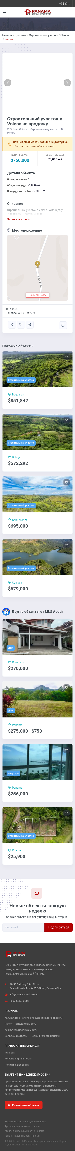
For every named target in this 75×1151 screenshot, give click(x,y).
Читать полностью (18, 219)
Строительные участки (43, 35)
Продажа (21, 35)
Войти (66, 3)
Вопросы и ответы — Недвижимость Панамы (32, 1035)
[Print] (30, 325)
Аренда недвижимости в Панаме (23, 1126)
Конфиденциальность (18, 1058)
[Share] (12, 325)
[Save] (21, 325)
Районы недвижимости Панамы (22, 1135)
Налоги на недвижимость (20, 1023)
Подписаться (58, 927)
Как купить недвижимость (21, 1029)
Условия (10, 1052)
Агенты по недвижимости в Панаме (24, 1131)
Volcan (9, 39)
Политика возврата (17, 1064)
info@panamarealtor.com (24, 994)
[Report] (63, 325)
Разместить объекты (25, 1105)
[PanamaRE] (37, 11)
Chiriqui (64, 35)
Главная (7, 35)
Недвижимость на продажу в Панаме (25, 1121)
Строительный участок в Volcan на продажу (34, 121)
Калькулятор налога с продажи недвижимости (33, 1017)
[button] (7, 82)
